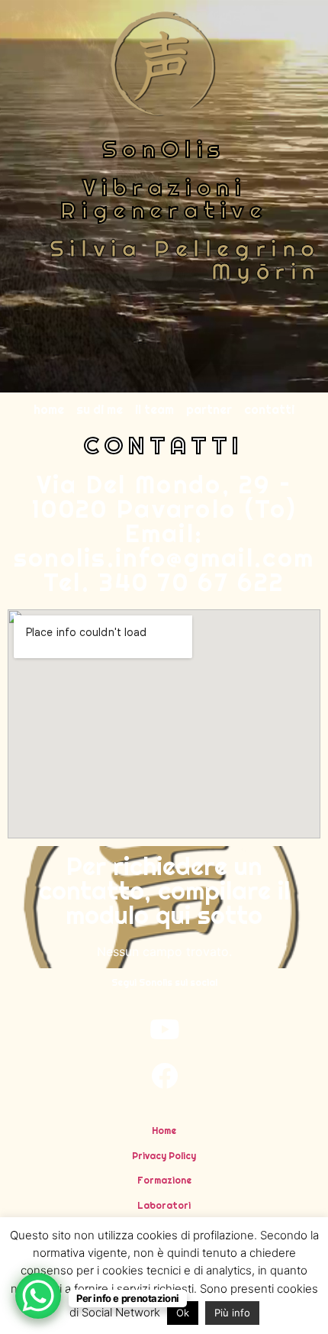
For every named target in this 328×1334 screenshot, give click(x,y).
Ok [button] (182, 1313)
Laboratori (164, 1205)
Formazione (164, 1180)
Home (164, 1130)
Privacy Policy (164, 1155)
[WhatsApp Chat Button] (38, 1296)
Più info (232, 1313)
